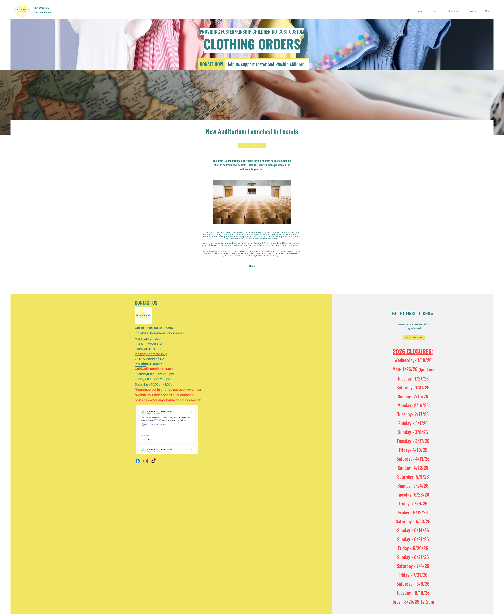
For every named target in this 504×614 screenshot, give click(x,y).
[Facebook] (138, 461)
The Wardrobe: (42, 8)
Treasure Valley (42, 12)
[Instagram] (146, 461)
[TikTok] (153, 461)
